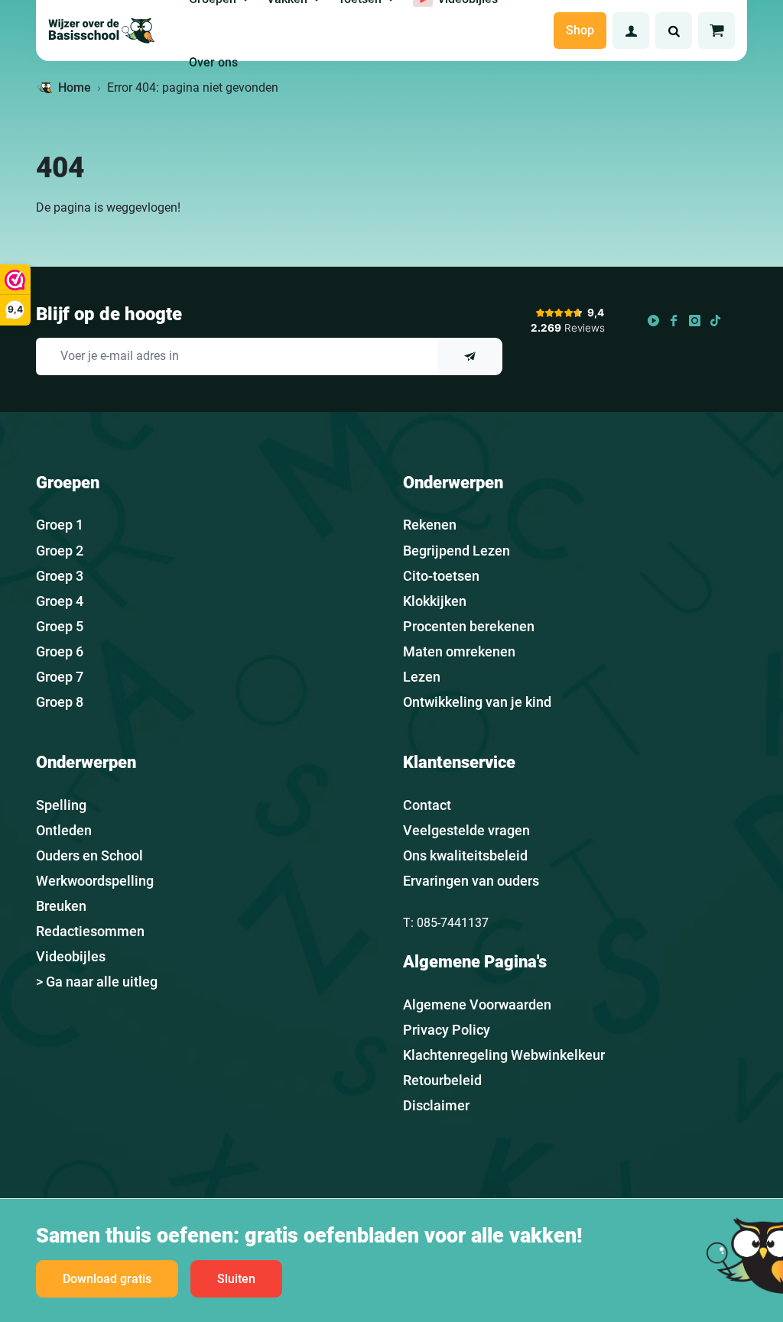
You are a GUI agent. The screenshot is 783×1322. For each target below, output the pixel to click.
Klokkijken (434, 601)
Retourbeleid (442, 1080)
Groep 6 (59, 651)
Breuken (61, 906)
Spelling (61, 805)
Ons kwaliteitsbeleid (465, 855)
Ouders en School (89, 855)
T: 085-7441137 (446, 922)
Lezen (421, 677)
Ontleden (64, 830)
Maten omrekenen (459, 651)
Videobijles (71, 956)
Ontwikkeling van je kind (477, 702)
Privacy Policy (446, 1030)
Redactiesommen (90, 931)
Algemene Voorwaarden (477, 1004)
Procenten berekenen (468, 626)
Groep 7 (59, 677)
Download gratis (107, 1279)
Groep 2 (59, 551)
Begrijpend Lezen (456, 551)
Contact (427, 805)
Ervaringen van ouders (471, 881)
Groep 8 (59, 702)
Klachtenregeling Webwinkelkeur (504, 1055)
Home (74, 87)
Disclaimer (436, 1105)
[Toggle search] (673, 30)
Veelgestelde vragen (466, 830)
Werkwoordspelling (95, 881)
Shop (580, 30)
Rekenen (429, 525)
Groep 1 (59, 525)
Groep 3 (59, 576)
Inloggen (630, 30)
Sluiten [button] (236, 1279)
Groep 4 (59, 601)
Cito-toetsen (441, 576)
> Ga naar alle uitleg (97, 982)
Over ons (213, 62)
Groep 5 (59, 626)
